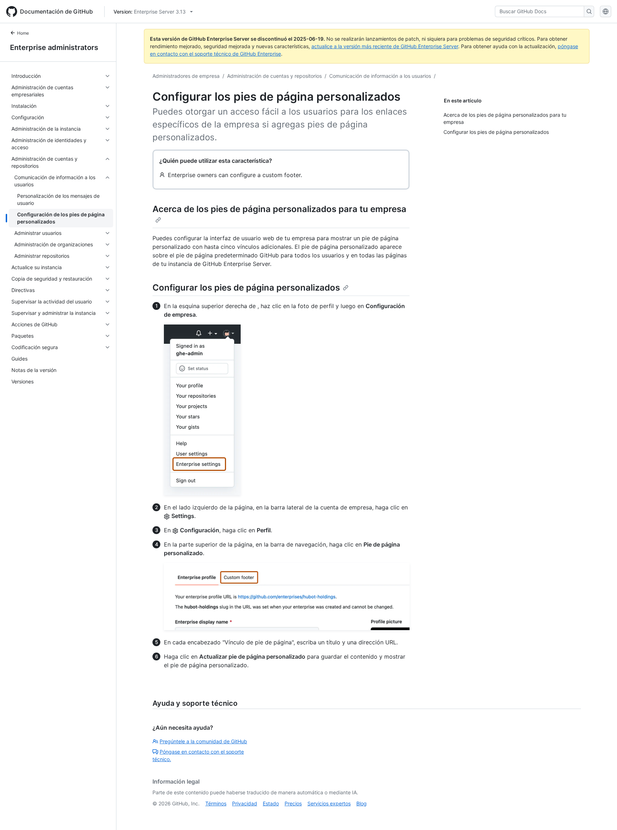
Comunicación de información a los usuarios (380, 76)
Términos (215, 803)
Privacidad (244, 803)
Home (23, 33)
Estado (271, 803)
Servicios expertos (329, 803)
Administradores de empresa (186, 76)
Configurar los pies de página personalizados (246, 287)
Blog (361, 803)
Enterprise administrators (54, 47)
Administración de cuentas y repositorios (274, 76)
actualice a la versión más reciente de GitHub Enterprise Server (384, 46)
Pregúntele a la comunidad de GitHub (203, 741)
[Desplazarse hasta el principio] (601, 814)
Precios (293, 803)
